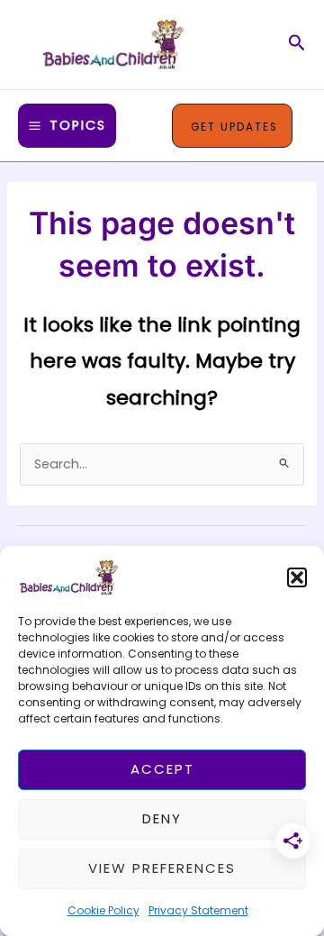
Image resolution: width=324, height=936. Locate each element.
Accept (162, 768)
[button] (297, 577)
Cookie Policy (104, 910)
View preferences (162, 868)
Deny (162, 818)
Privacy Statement (198, 910)
